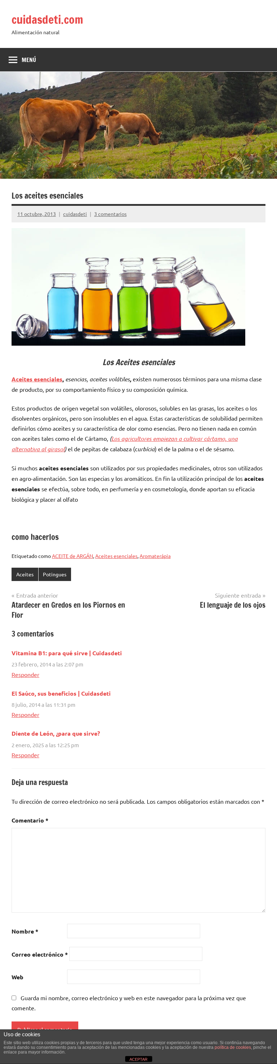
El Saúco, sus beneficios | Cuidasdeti (61, 693)
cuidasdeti (75, 213)
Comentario (30, 820)
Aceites (25, 574)
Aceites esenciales (37, 379)
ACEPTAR (138, 1059)
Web (17, 977)
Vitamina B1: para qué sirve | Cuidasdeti (67, 653)
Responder (25, 674)
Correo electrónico (40, 954)
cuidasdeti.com (47, 19)
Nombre (25, 931)
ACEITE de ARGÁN (72, 556)
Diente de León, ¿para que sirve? (56, 733)
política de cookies (233, 1047)
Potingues (54, 574)
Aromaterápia (155, 556)
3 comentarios (110, 213)
